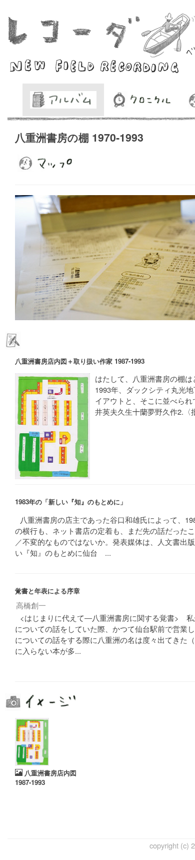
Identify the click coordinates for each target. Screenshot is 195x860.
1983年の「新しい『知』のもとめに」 (70, 501)
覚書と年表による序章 (47, 590)
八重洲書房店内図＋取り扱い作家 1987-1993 (79, 361)
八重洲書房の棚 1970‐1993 (79, 137)
